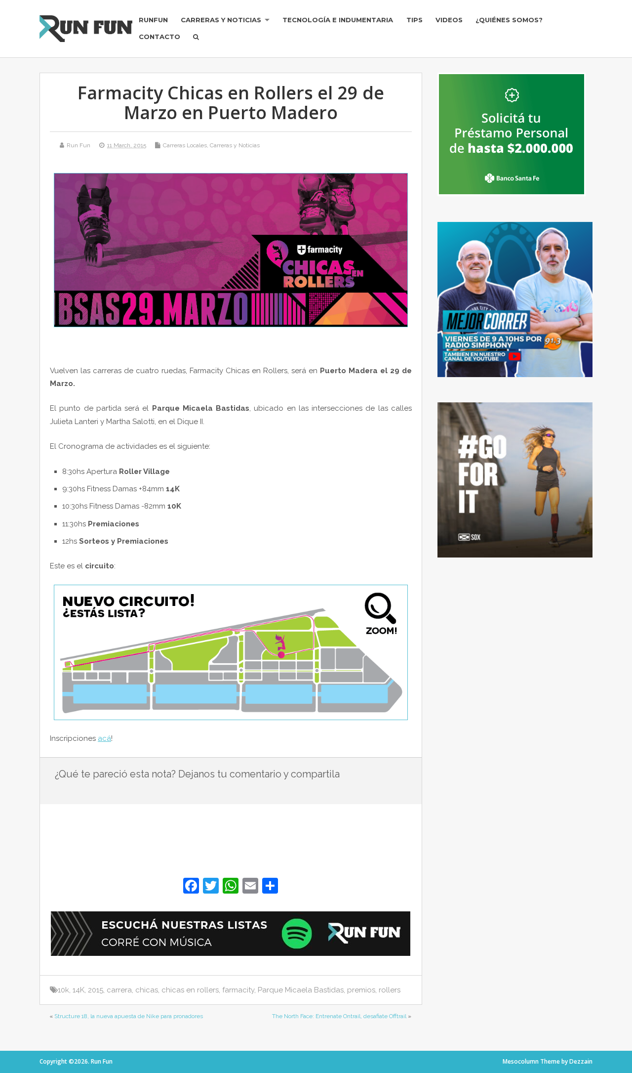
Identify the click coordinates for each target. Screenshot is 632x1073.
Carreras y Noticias (221, 20)
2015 (95, 990)
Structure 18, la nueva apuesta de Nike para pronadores (128, 1016)
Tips (414, 20)
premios (361, 990)
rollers (389, 990)
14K (78, 990)
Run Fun (78, 145)
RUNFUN (153, 20)
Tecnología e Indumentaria (337, 20)
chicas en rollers (190, 990)
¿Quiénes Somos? (509, 20)
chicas (146, 990)
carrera (119, 990)
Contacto (159, 37)
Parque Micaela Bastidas (301, 990)
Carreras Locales (185, 145)
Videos (449, 20)
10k (63, 990)
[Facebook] (191, 887)
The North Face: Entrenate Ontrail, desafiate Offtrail (339, 1016)
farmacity (238, 990)
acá (104, 738)
